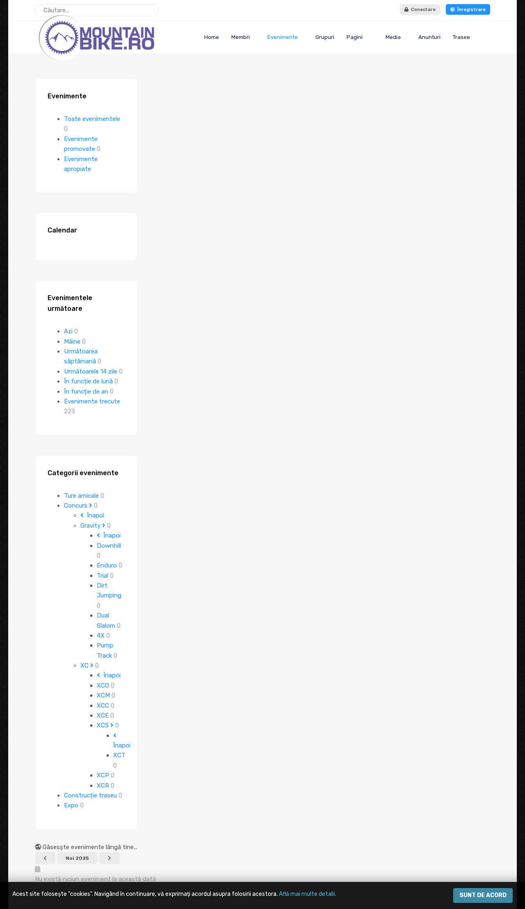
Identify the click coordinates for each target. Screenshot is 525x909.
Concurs (76, 505)
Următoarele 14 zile (91, 371)
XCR (104, 785)
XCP (104, 775)
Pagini (355, 37)
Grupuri (324, 37)
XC (85, 665)
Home (211, 37)
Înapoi (94, 515)
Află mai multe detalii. (307, 894)
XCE (103, 715)
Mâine (73, 341)
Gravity (91, 525)
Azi (69, 331)
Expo (72, 805)
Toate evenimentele (92, 119)
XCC (104, 705)
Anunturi (429, 37)
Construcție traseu (91, 795)
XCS (103, 725)
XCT (119, 755)
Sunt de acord (483, 895)
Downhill (109, 545)
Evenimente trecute (92, 401)
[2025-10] (45, 858)
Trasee (461, 37)
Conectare (422, 9)
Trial (103, 575)
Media (392, 37)
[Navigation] (487, 37)
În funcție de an (87, 391)
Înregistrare (470, 9)
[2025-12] (109, 858)
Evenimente (282, 37)
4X (101, 635)
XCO (104, 685)
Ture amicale (82, 495)
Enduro (108, 565)
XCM (104, 695)
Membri (240, 37)
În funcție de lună (89, 381)
